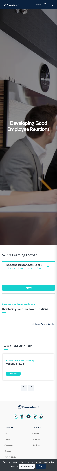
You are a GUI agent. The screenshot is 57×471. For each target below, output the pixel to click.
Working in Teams (15, 364)
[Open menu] (51, 4)
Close (41, 466)
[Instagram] (22, 416)
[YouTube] (41, 416)
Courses (35, 433)
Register (28, 287)
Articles (7, 439)
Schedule (36, 439)
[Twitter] (35, 416)
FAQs (6, 433)
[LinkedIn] (28, 416)
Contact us (8, 445)
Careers (7, 451)
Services (36, 445)
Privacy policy (10, 457)
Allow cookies (27, 466)
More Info (13, 373)
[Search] (45, 5)
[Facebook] (16, 416)
